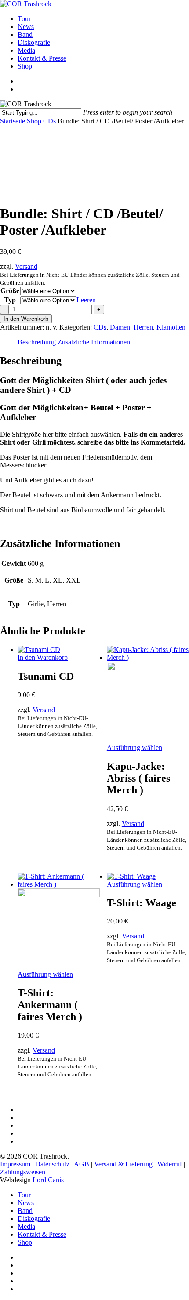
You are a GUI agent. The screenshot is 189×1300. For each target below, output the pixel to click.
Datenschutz (52, 1164)
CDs (49, 121)
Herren (143, 327)
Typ (10, 300)
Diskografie (34, 1218)
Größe (9, 290)
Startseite (12, 121)
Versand (26, 266)
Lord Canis (48, 1180)
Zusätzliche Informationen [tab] (94, 342)
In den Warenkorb (26, 318)
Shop (34, 121)
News (26, 1202)
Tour (24, 1195)
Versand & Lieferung (123, 1164)
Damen (120, 327)
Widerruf (169, 1164)
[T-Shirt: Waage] (131, 876)
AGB (81, 1164)
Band (25, 1210)
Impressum (15, 1164)
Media (26, 1226)
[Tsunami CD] (39, 649)
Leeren (86, 300)
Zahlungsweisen (22, 1172)
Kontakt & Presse (42, 1234)
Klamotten (170, 327)
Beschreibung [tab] (37, 342)
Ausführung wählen (134, 747)
